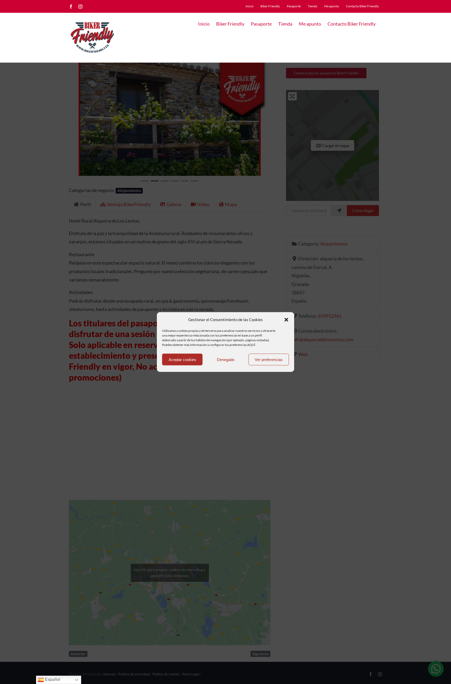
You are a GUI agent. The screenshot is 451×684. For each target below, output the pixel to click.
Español (52, 679)
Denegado (225, 359)
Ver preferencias (269, 359)
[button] (286, 319)
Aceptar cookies (182, 359)
